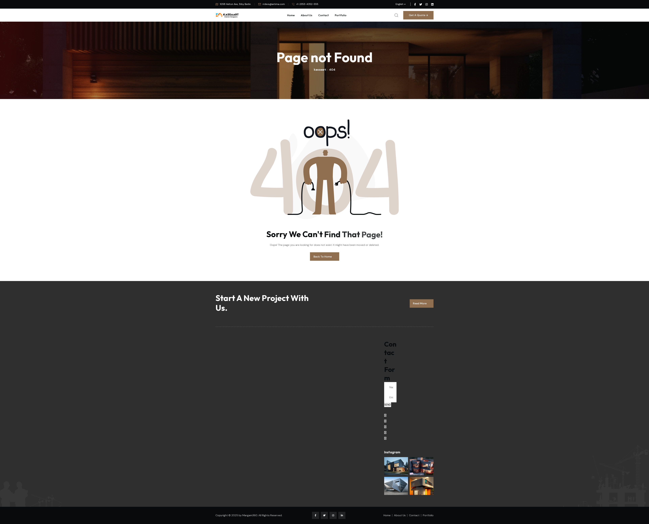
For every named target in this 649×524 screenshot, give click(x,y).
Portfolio (340, 15)
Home (291, 15)
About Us (306, 15)
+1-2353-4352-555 (307, 4)
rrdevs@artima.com (274, 4)
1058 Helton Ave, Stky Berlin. (235, 4)
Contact (323, 15)
